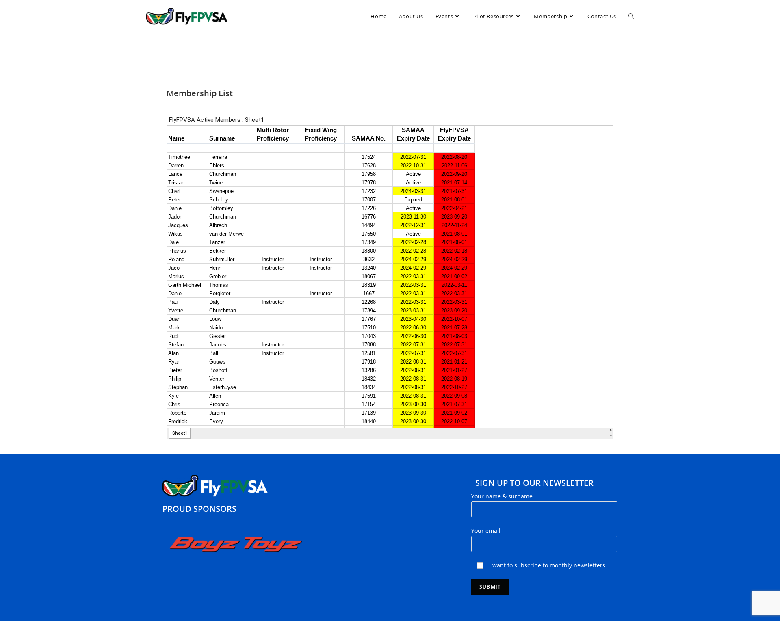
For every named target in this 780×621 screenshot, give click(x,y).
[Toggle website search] (631, 16)
